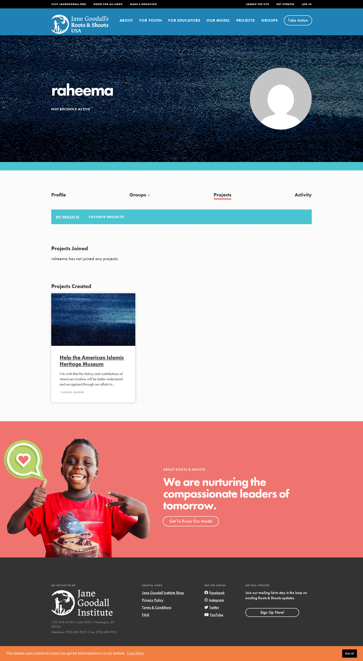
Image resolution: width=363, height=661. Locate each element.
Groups (269, 20)
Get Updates (285, 4)
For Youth (150, 20)
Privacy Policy (152, 600)
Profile (58, 194)
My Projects (67, 217)
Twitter (214, 607)
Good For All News (108, 4)
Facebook (217, 592)
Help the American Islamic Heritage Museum (92, 360)
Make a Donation (143, 4)
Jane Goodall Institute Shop (163, 592)
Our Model (218, 20)
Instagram (216, 600)
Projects (245, 20)
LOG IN (307, 4)
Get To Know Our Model (191, 521)
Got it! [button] (349, 653)
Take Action (298, 20)
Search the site (257, 4)
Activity (303, 194)
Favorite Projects (106, 217)
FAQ (145, 614)
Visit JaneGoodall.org (68, 4)
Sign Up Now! (272, 612)
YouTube (216, 614)
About (126, 20)
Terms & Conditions (156, 607)
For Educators (184, 20)
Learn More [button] (135, 653)
